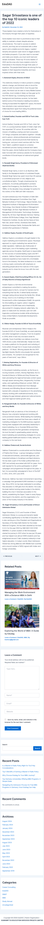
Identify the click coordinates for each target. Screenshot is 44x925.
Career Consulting (8, 887)
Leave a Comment (10, 599)
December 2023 (8, 832)
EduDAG (7, 4)
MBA (25, 637)
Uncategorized (7, 905)
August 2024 (7, 821)
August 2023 (7, 843)
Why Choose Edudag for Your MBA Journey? (18, 775)
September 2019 (8, 871)
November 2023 (8, 835)
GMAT (4, 894)
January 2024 (7, 828)
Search (4, 744)
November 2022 (8, 860)
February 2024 (7, 825)
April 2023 (6, 857)
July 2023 (6, 846)
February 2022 (7, 867)
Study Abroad (7, 901)
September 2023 (8, 839)
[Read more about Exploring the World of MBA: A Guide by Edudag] (22, 616)
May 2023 (6, 853)
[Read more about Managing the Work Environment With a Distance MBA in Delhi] (22, 580)
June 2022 (6, 864)
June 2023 (6, 850)
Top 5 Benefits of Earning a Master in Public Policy (20, 772)
